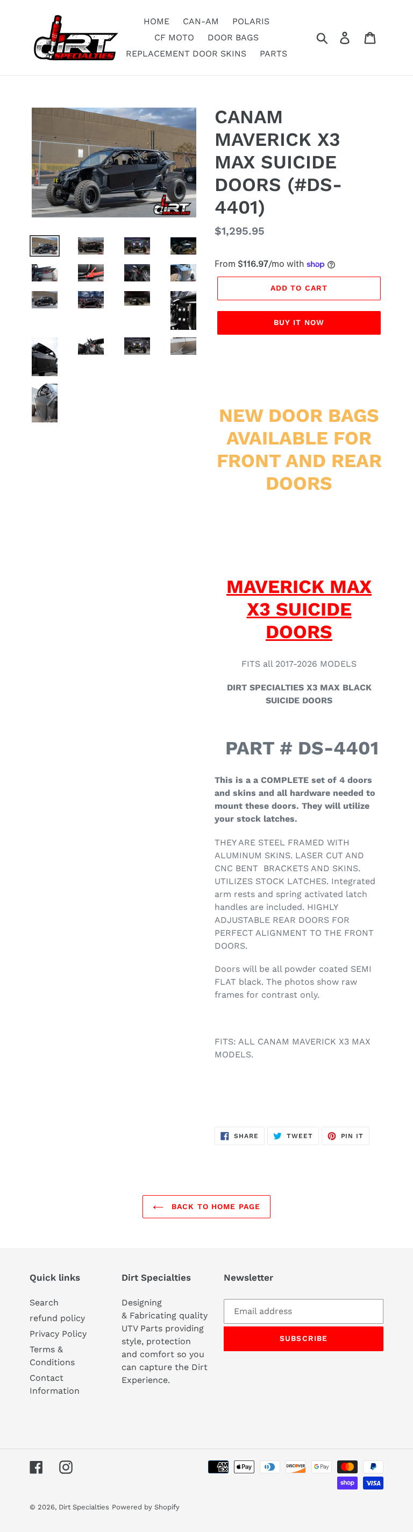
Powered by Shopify (146, 1507)
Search (44, 1302)
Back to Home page (214, 1206)
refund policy (57, 1318)
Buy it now (299, 322)
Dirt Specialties (84, 1507)
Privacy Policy (58, 1334)
